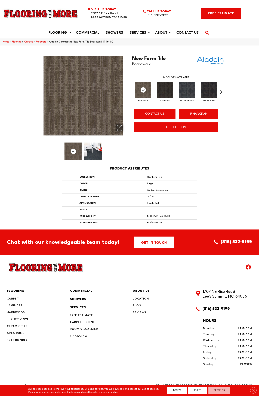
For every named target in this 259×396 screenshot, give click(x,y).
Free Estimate (81, 315)
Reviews (139, 312)
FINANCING (198, 113)
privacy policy (54, 392)
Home (6, 42)
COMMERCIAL (81, 290)
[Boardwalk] (143, 90)
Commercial (87, 33)
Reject (198, 390)
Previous (41, 149)
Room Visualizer (84, 329)
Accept (177, 390)
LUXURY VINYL (18, 319)
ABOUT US (141, 290)
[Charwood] (165, 90)
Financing (78, 336)
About (161, 33)
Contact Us (187, 33)
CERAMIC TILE (17, 326)
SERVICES (78, 307)
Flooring (58, 33)
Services (138, 33)
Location (141, 298)
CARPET (13, 298)
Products (41, 42)
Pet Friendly (17, 340)
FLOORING (15, 290)
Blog (137, 305)
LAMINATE (14, 305)
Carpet (28, 42)
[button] (70, 33)
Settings (219, 390)
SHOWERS (78, 299)
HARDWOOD (16, 312)
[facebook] (248, 268)
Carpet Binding (83, 322)
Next (125, 149)
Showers (114, 33)
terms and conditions (83, 392)
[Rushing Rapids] (187, 90)
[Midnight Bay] (209, 90)
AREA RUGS (15, 333)
